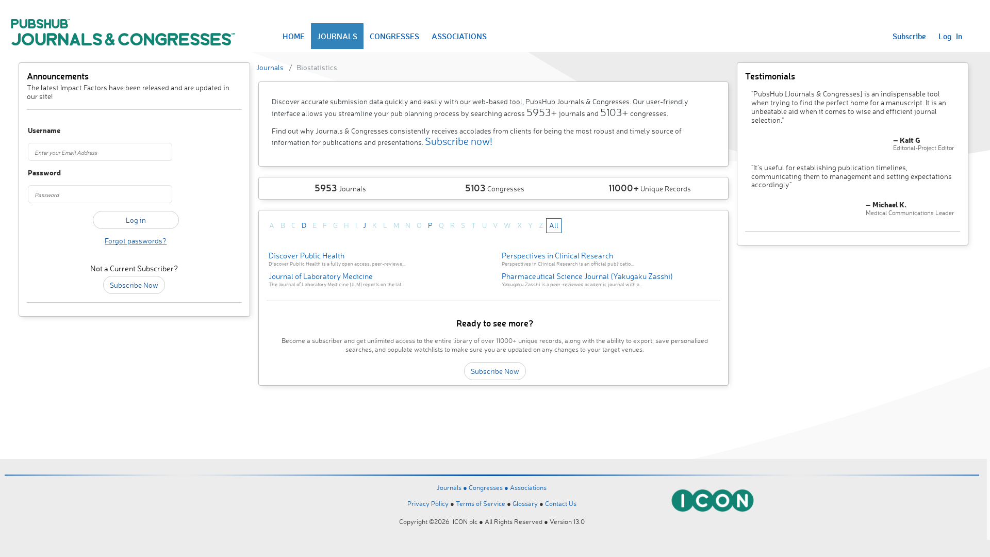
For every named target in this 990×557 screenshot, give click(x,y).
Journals (270, 67)
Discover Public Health (306, 255)
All (553, 225)
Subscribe (909, 36)
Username (44, 130)
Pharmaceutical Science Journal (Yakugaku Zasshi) (587, 276)
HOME (294, 36)
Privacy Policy (428, 503)
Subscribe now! (458, 141)
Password (44, 173)
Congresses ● (489, 487)
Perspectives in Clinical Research (557, 255)
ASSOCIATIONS (459, 36)
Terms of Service (480, 503)
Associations (528, 487)
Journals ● (453, 487)
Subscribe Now (134, 285)
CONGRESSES (394, 36)
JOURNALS (337, 36)
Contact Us (560, 503)
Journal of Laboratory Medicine (321, 276)
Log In (950, 36)
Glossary (525, 503)
